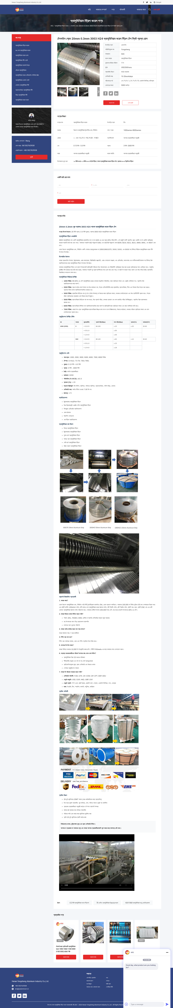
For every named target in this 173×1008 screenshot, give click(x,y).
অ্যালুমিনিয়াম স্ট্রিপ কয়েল (61, 26)
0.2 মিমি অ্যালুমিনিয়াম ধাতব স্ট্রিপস (79, 903)
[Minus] (167, 952)
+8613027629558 (30, 150)
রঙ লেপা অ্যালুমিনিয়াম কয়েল (23, 50)
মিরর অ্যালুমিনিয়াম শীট (21, 95)
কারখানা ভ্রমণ (89, 981)
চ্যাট (31, 157)
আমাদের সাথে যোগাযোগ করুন (93, 987)
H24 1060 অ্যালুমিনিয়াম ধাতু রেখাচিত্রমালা (137, 903)
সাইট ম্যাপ (108, 984)
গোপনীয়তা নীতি (109, 987)
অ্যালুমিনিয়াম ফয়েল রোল (22, 55)
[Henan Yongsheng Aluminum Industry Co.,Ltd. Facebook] (143, 2)
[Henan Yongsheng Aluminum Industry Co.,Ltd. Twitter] (147, 2)
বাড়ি (52, 26)
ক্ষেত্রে (107, 981)
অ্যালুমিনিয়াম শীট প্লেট (22, 60)
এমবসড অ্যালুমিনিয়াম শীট (22, 85)
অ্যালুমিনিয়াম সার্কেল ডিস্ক (23, 65)
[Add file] (126, 1004)
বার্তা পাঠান (71, 201)
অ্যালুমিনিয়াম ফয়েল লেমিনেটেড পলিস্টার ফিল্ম (27, 75)
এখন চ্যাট (130, 103)
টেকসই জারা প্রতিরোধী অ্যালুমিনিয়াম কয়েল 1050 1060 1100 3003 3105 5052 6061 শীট (65, 948)
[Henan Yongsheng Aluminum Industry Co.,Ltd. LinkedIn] (151, 2)
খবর (107, 978)
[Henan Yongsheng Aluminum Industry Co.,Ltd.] (19, 9)
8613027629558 (28, 145)
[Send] (167, 1004)
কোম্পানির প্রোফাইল (91, 978)
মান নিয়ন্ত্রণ (89, 984)
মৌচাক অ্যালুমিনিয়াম (21, 70)
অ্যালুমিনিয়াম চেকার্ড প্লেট (22, 80)
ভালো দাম (111, 103)
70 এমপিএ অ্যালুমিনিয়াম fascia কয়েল (107, 903)
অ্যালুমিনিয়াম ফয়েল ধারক (22, 100)
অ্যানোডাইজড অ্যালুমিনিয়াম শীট (24, 90)
